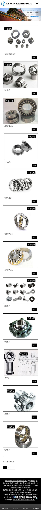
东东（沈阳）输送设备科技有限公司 (16, 481)
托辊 (15, 490)
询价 (34, 57)
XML (34, 497)
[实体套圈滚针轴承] (20, 39)
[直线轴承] (20, 291)
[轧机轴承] (20, 434)
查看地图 (36, 508)
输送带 (33, 481)
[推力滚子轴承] (20, 255)
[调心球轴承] (20, 183)
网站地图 (29, 497)
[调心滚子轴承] (20, 219)
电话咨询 (5, 508)
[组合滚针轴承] (20, 111)
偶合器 (33, 483)
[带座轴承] (20, 327)
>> (12, 468)
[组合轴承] (20, 398)
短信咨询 (15, 508)
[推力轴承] (21, 147)
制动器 (28, 483)
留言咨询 (25, 508)
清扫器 (16, 483)
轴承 (11, 483)
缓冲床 (22, 483)
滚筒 (7, 483)
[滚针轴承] (20, 75)
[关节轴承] (21, 362)
